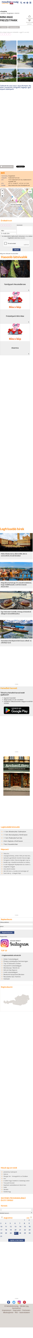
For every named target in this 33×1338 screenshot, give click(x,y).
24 (1, 1233)
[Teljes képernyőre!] (2, 196)
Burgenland (10, 13)
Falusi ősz (6, 853)
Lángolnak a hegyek (9, 867)
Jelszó (1, 926)
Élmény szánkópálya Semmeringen (16, 961)
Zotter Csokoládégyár (11, 959)
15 (25, 1227)
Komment (19, 225)
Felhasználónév (4, 922)
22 (25, 1230)
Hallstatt (7, 979)
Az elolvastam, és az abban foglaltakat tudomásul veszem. (17, 237)
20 (15, 1230)
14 (20, 1227)
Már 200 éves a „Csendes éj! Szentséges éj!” (16, 871)
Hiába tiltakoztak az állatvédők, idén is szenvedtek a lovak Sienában (14, 555)
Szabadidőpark (14, 27)
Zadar (5, 1187)
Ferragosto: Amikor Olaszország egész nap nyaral (18, 860)
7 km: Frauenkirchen (11, 844)
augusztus (8, 1218)
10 (1, 1227)
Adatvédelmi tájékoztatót (11, 236)
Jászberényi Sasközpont (10, 1172)
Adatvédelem (24, 1312)
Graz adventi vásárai (9, 869)
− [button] (2, 193)
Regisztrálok (3, 936)
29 (25, 1233)
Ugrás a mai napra (16, 1240)
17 (1, 1230)
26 (11, 1233)
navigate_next (31, 1213)
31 (1, 1236)
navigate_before (2, 1217)
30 (29, 1233)
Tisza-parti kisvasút (9, 1183)
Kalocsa (6, 1174)
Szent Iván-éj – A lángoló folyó (12, 873)
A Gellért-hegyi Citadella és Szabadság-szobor (17, 1181)
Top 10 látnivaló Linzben (12, 963)
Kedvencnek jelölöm (8, 166)
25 (6, 1233)
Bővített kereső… (5, 1213)
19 (11, 1230)
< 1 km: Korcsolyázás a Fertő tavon (15, 835)
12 (11, 1227)
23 (29, 1230)
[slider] (5, 34)
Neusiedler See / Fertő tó (12, 977)
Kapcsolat (17, 1310)
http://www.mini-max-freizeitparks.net (19, 185)
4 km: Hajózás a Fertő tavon (13, 841)
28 (20, 1233)
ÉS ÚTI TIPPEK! (7, 1200)
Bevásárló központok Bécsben (14, 974)
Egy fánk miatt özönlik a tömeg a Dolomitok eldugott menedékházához (16, 613)
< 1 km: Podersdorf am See (13, 838)
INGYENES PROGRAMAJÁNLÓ (13, 1198)
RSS (16, 1312)
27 (15, 1233)
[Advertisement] (16, 109)
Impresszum (6, 1310)
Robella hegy (7, 1192)
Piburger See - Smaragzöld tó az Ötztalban (16, 1176)
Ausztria (3, 13)
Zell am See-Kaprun (10, 970)
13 (15, 1227)
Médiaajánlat (8, 1312)
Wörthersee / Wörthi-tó (11, 968)
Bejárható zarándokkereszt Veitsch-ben (15, 1185)
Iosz (5, 1178)
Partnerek (26, 1310)
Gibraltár (6, 1189)
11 (6, 1227)
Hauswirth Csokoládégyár (13, 966)
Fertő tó (17, 13)
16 (29, 1227)
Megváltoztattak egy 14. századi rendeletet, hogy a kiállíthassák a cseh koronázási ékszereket (16, 585)
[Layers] (30, 191)
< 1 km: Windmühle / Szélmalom (15, 832)
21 (20, 1230)
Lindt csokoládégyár (11, 972)
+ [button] (2, 191)
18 (6, 1230)
